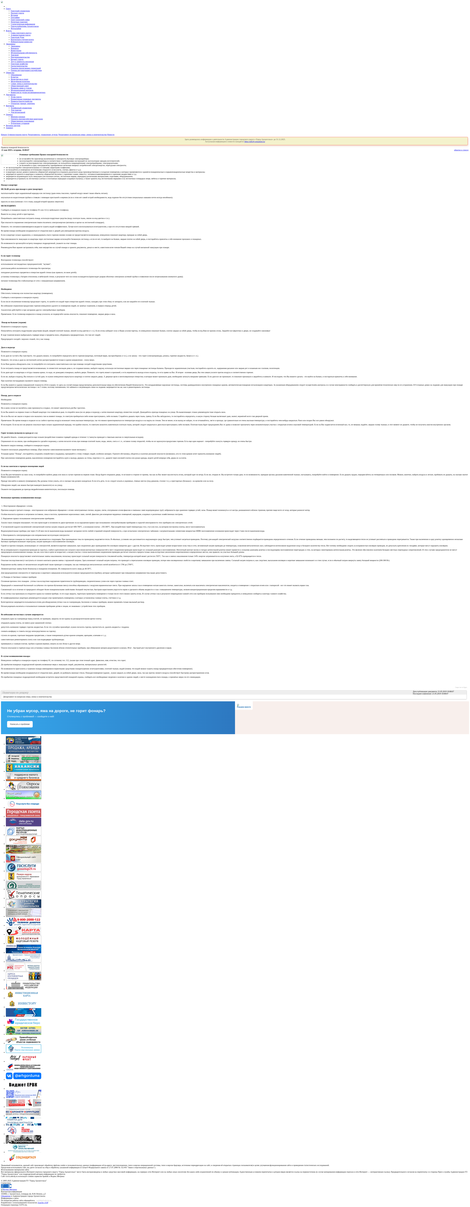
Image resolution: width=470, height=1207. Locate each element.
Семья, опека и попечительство (24, 84)
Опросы (9, 114)
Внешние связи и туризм (21, 88)
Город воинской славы (20, 20)
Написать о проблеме (20, 724)
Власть (9, 31)
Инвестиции (16, 51)
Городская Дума (17, 37)
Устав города (16, 97)
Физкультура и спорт (19, 79)
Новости (110, 135)
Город (8, 9)
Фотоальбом (16, 28)
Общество (10, 73)
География (15, 17)
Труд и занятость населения (22, 62)
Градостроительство (19, 66)
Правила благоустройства (21, 101)
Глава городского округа (21, 33)
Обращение (6, 1196)
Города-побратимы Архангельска (25, 26)
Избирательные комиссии (21, 42)
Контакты (10, 106)
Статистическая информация (23, 24)
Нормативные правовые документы (26, 99)
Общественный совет (20, 86)
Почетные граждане (19, 22)
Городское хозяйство (19, 64)
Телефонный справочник (21, 108)
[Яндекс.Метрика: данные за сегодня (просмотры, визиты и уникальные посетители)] (9, 1189)
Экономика (10, 44)
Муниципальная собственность (24, 53)
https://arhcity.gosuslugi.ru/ (254, 142)
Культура (14, 77)
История (14, 15)
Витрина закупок (13, 125)
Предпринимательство (20, 57)
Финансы (15, 48)
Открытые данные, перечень (23, 103)
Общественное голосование (22, 121)
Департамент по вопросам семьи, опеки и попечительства (82, 135)
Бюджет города (17, 59)
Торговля (14, 55)
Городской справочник (20, 11)
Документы (11, 95)
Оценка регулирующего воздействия (26, 70)
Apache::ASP (43, 1203)
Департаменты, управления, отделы (43, 135)
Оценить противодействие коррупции (27, 119)
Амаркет (9, 128)
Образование (16, 75)
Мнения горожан (18, 117)
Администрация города (20, 35)
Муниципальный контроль (22, 90)
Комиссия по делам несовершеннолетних (28, 92)
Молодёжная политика (20, 81)
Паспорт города (17, 13)
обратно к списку (461, 150)
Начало (4, 135)
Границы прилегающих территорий (26, 68)
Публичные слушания (20, 123)
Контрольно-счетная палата (22, 39)
